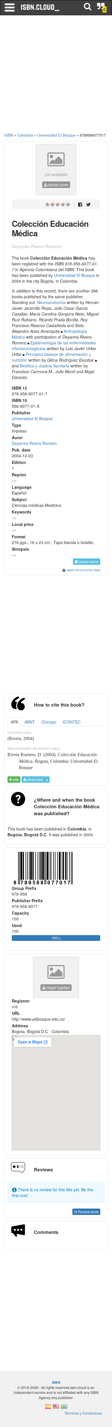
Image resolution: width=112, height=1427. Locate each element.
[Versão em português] (64, 1408)
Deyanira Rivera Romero (34, 443)
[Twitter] (88, 204)
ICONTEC (72, 722)
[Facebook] (80, 204)
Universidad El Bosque (74, 275)
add (15, 779)
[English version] (56, 1408)
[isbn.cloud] (40, 7)
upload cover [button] (57, 184)
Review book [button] (88, 1211)
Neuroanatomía (51, 302)
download (34, 779)
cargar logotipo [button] (57, 987)
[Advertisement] (56, 76)
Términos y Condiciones (83, 1413)
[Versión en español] (48, 1408)
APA (14, 722)
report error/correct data (83, 569)
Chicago (48, 722)
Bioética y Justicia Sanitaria (44, 366)
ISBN (8, 135)
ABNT (29, 722)
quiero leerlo (88, 561)
